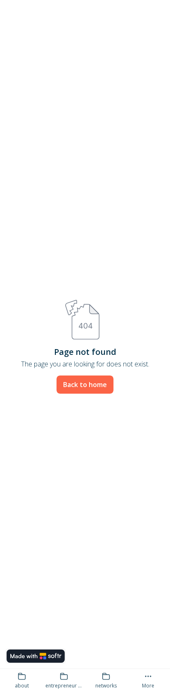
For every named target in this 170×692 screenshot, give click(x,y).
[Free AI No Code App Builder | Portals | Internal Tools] (36, 656)
